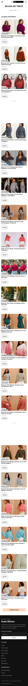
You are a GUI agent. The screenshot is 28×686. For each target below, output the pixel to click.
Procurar (14, 637)
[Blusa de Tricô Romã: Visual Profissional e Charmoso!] (14, 239)
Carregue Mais (14, 609)
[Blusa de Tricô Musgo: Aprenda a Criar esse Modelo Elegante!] (14, 452)
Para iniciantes (4, 650)
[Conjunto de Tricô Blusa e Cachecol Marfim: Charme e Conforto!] (14, 348)
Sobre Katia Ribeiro (5, 670)
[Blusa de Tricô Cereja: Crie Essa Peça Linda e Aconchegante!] (14, 81)
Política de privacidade (6, 675)
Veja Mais (4, 41)
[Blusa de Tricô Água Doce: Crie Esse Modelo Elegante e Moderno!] (14, 561)
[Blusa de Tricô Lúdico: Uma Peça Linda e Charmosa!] (14, 589)
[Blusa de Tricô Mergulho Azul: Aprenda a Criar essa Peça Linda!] (14, 534)
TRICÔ (7, 33)
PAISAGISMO (4, 663)
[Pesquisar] (25, 1)
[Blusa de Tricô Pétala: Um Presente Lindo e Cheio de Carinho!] (14, 403)
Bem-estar (3, 658)
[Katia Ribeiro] (14, 2)
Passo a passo (4, 653)
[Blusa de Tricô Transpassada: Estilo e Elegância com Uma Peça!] (14, 158)
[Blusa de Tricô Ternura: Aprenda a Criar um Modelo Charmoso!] (14, 321)
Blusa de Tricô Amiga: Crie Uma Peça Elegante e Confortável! (11, 195)
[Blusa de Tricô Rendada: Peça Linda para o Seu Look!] (14, 267)
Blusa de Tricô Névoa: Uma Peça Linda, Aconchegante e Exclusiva (12, 222)
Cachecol (8, 355)
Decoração (3, 660)
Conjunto (13, 355)
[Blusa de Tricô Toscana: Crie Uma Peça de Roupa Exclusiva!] (14, 54)
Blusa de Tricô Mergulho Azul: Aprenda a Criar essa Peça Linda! (12, 544)
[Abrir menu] (2, 1)
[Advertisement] (14, 111)
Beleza (2, 655)
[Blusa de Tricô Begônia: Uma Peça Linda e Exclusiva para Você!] (14, 26)
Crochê (3, 645)
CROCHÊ (7, 513)
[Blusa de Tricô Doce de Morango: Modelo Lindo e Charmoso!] (14, 507)
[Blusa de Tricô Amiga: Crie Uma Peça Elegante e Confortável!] (14, 185)
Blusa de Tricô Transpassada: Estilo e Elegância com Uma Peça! (12, 167)
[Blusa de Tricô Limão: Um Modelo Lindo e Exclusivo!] (14, 294)
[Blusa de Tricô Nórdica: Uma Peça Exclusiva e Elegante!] (14, 130)
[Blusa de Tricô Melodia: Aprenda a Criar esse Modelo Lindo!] (14, 376)
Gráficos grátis (4, 647)
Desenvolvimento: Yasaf (6, 683)
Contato (3, 672)
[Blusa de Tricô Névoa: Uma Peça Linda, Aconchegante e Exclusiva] (14, 212)
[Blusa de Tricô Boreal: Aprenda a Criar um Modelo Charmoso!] (14, 480)
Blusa (3, 33)
